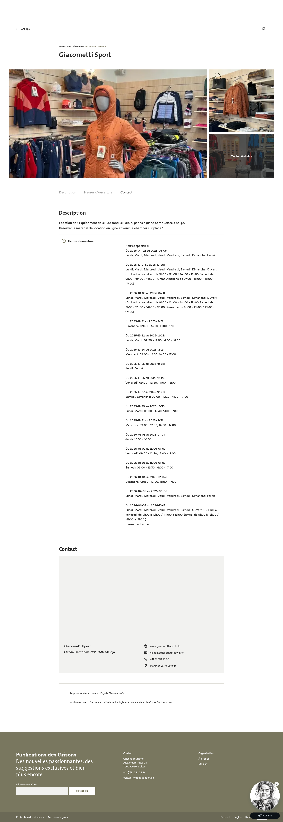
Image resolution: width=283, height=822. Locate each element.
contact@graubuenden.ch (138, 777)
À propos (203, 758)
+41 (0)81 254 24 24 (134, 772)
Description (67, 192)
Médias (202, 763)
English (238, 817)
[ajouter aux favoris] (263, 29)
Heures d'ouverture (98, 192)
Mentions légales (58, 817)
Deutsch (225, 817)
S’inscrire (82, 791)
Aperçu (25, 29)
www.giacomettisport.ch (164, 646)
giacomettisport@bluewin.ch (167, 652)
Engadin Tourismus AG (112, 693)
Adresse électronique (26, 784)
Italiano (249, 817)
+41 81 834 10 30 (159, 659)
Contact (126, 192)
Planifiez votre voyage (163, 665)
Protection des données (30, 817)
